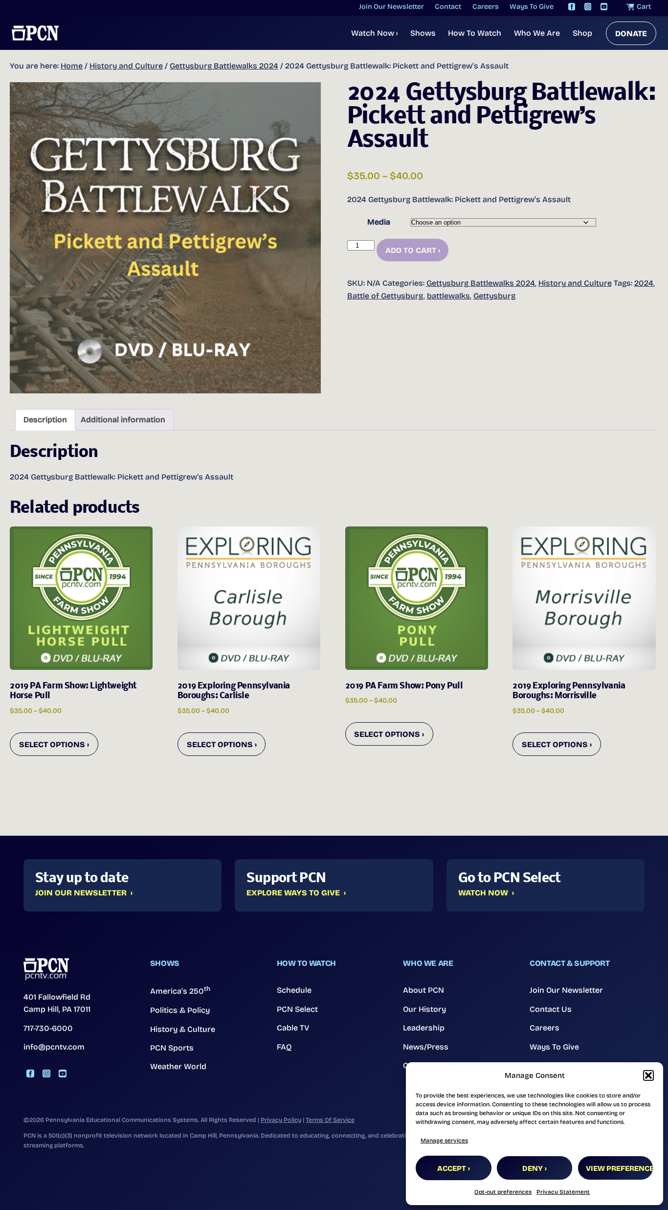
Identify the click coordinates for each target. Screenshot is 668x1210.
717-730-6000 (48, 1028)
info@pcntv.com (54, 1046)
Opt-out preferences (503, 1191)
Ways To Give (554, 1046)
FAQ (284, 1046)
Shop (582, 33)
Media (378, 222)
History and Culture (126, 65)
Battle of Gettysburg (385, 295)
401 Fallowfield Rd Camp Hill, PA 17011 (56, 1003)
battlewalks (448, 295)
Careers (544, 1027)
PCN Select (297, 1009)
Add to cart (410, 250)
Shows (423, 33)
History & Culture (182, 1029)
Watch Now (374, 33)
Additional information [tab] (123, 419)
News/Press (425, 1046)
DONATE (631, 33)
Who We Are (537, 33)
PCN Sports (172, 1047)
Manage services (444, 1140)
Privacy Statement (563, 1191)
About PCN (423, 990)
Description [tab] (45, 419)
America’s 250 (180, 990)
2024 (643, 283)
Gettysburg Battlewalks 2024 (224, 65)
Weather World (178, 1066)
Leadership (424, 1027)
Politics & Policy (180, 1010)
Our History (424, 1009)
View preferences (619, 1168)
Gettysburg (494, 295)
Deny (532, 1168)
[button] (648, 1075)
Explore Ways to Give (293, 893)
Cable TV (293, 1027)
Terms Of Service (330, 1119)
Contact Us (551, 1009)
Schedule (294, 990)
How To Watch (474, 33)
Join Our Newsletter (81, 893)
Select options (52, 744)
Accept (451, 1168)
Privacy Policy (281, 1119)
